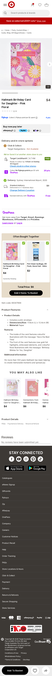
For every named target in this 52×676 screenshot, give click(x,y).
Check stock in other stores (23, 166)
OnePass (6, 517)
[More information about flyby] (36, 117)
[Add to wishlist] (35, 670)
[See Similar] (18, 381)
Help (4, 549)
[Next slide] (49, 64)
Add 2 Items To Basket (26, 293)
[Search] (5, 13)
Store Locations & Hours (12, 569)
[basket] (46, 4)
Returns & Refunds (10, 595)
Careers (5, 530)
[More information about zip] (40, 130)
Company (6, 523)
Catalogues (7, 478)
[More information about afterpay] (15, 130)
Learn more (7, 223)
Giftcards (6, 491)
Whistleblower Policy (13, 656)
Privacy (24, 653)
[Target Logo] (11, 4)
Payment (6, 582)
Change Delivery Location (22, 190)
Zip (3, 504)
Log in (19, 223)
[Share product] (46, 670)
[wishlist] (40, 4)
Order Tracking (8, 556)
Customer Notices (10, 536)
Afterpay (6, 510)
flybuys (5, 497)
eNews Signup (8, 484)
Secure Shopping (9, 601)
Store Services (8, 608)
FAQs (4, 562)
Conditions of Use (11, 653)
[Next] (47, 390)
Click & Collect (8, 575)
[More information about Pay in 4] (29, 130)
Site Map (26, 660)
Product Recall (8, 543)
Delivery (5, 588)
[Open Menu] (5, 5)
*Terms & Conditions (12, 660)
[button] (15, 670)
